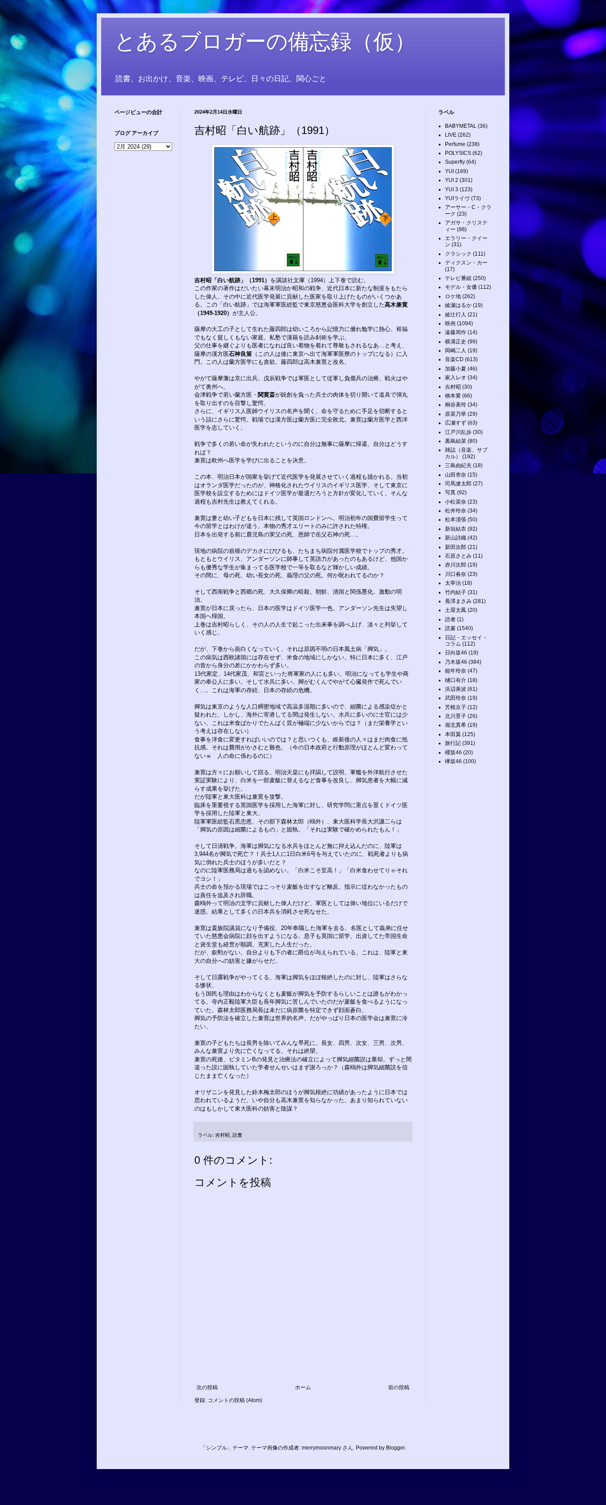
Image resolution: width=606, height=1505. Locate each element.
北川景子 (455, 716)
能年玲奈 (455, 671)
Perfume (455, 144)
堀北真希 (455, 725)
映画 (450, 323)
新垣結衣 (455, 529)
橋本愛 (453, 396)
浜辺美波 (455, 689)
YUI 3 (451, 189)
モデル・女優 (461, 287)
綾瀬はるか (458, 305)
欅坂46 (453, 761)
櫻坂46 (453, 752)
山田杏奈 (455, 475)
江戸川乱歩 (458, 432)
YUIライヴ (457, 198)
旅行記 (453, 743)
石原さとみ (458, 556)
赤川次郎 (455, 565)
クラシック (458, 254)
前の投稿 (398, 1387)
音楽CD (454, 359)
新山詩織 (455, 538)
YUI (449, 171)
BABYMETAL (460, 126)
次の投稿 (207, 1387)
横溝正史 (455, 342)
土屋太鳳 (455, 610)
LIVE (450, 135)
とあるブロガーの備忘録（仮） (265, 41)
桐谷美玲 (455, 405)
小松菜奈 (455, 502)
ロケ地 (453, 296)
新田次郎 (455, 547)
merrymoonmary (321, 1448)
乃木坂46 (456, 662)
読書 (237, 1135)
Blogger (395, 1448)
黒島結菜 (455, 441)
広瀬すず (455, 423)
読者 (450, 619)
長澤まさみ (458, 601)
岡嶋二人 (455, 350)
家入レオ (455, 377)
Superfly (455, 162)
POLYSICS (458, 153)
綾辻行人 (455, 314)
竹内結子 (455, 592)
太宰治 (453, 583)
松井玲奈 (455, 511)
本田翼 (453, 734)
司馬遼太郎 (458, 484)
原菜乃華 (455, 414)
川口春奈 (455, 574)
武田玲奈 (455, 698)
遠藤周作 (455, 332)
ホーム (303, 1387)
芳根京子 (455, 707)
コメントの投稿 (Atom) (235, 1400)
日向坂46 (456, 653)
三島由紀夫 (458, 465)
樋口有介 (455, 680)
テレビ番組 (458, 278)
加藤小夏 (455, 369)
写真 (450, 492)
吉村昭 (222, 1135)
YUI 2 (451, 180)
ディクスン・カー (466, 263)
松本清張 (455, 519)
